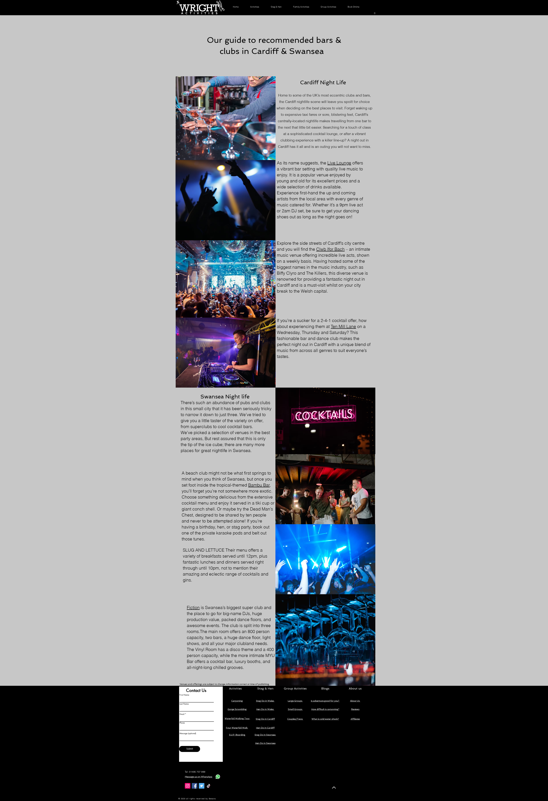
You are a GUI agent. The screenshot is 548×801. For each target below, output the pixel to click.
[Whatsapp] (218, 776)
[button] (254, 7)
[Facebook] (194, 786)
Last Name (184, 704)
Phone (182, 723)
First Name (184, 695)
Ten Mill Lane (343, 326)
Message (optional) (188, 733)
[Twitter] (201, 786)
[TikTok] (208, 786)
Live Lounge (339, 163)
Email (182, 714)
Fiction (193, 607)
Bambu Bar (259, 485)
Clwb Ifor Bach (330, 249)
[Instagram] (187, 786)
